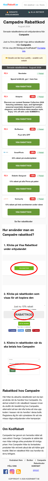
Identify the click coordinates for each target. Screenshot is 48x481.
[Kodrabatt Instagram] (12, 472)
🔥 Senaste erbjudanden (12, 13)
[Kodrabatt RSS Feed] (18, 472)
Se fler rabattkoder (23, 221)
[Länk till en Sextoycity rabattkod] (6, 199)
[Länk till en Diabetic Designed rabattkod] (6, 175)
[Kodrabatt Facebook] (6, 472)
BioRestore (19, 129)
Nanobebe (22, 73)
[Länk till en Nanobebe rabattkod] (6, 73)
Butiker (30, 460)
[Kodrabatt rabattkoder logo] (10, 4)
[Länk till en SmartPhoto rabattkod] (6, 152)
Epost (36, 470)
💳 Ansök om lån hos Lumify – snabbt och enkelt (24, 59)
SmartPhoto (19, 152)
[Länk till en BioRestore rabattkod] (6, 129)
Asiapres (18, 96)
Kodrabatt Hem (16, 460)
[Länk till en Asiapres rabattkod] (6, 96)
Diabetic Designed (19, 175)
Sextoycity (19, 199)
